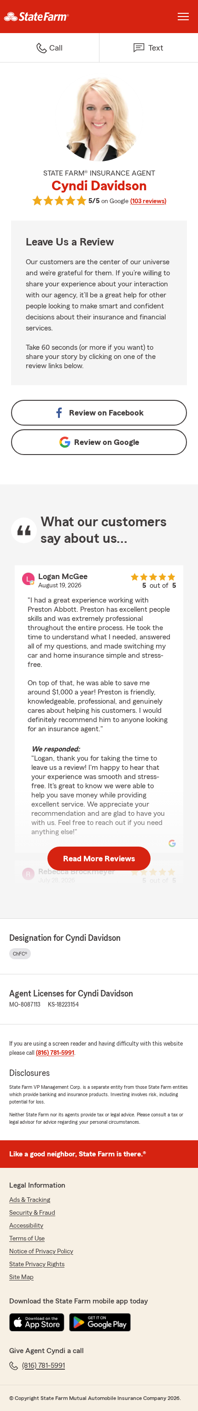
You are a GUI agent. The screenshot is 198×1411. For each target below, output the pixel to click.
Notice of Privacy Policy (41, 1251)
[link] (49, 16)
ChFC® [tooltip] (20, 953)
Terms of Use (27, 1238)
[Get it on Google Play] (100, 1322)
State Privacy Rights (36, 1264)
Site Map (21, 1277)
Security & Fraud (32, 1213)
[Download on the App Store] (36, 1322)
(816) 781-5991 (55, 1053)
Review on (106, 413)
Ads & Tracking (29, 1200)
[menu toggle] (183, 17)
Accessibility (26, 1226)
